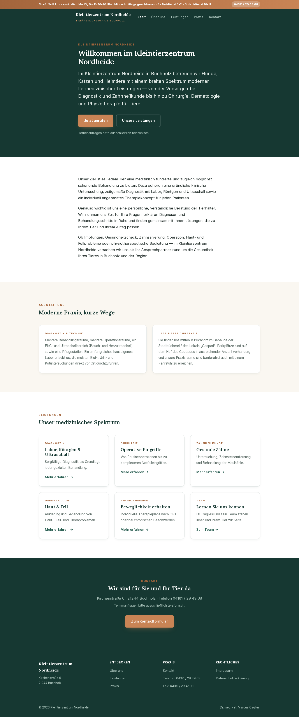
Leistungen (179, 17)
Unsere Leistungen (138, 120)
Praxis (198, 17)
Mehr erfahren (59, 477)
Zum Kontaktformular (149, 621)
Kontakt (215, 17)
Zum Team (207, 529)
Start (142, 17)
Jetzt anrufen (96, 120)
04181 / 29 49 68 (246, 4)
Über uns (158, 17)
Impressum (224, 670)
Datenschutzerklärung (232, 678)
